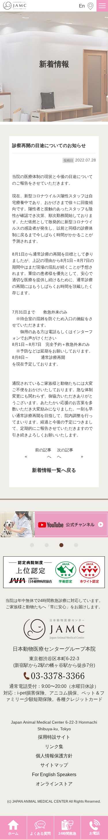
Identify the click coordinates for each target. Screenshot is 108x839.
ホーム (13, 834)
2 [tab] (47, 545)
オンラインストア (54, 783)
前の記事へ (43, 453)
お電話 (94, 833)
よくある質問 (40, 834)
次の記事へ (65, 453)
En (82, 6)
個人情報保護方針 (54, 755)
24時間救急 (67, 834)
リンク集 (54, 746)
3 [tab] (61, 545)
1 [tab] (32, 545)
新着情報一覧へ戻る (54, 470)
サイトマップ (54, 765)
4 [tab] (76, 545)
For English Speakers (54, 774)
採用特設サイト (54, 737)
